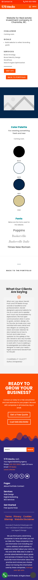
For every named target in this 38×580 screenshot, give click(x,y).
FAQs (15, 508)
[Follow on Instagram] (16, 476)
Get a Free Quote (19, 414)
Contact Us (7, 2)
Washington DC (27, 525)
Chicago (23, 530)
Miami (16, 528)
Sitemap (8, 519)
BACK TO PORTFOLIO (17, 77)
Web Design (9, 494)
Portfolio (13, 486)
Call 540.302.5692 (19, 422)
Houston (29, 528)
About (6, 486)
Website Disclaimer (24, 519)
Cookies (27, 516)
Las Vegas (15, 530)
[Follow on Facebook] (10, 476)
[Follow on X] (21, 476)
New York (9, 528)
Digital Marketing (11, 497)
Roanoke (9, 525)
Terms (8, 516)
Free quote (8, 508)
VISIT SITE (10, 71)
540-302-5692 (30, 2)
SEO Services (9, 499)
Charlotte (16, 525)
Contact (20, 486)
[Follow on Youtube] (27, 476)
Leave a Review (9, 470)
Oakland (22, 528)
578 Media (12, 467)
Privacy (17, 516)
